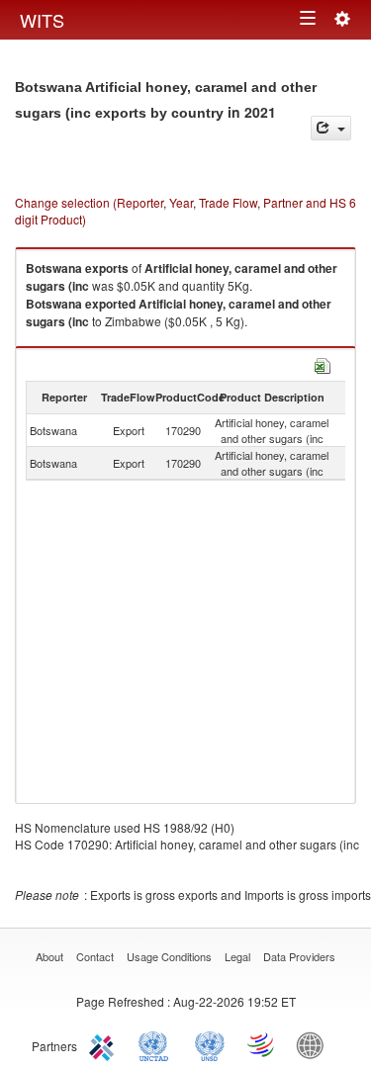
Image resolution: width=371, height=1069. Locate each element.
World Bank (314, 1044)
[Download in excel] (322, 363)
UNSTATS (210, 1044)
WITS (42, 20)
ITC (105, 1044)
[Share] (331, 128)
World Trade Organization (262, 1044)
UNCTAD (157, 1044)
